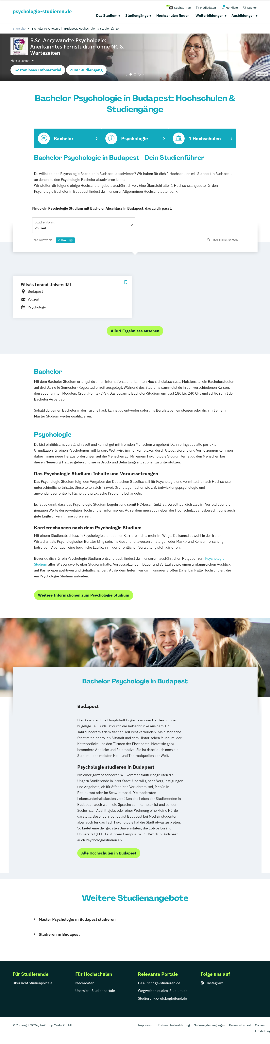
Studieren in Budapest (59, 934)
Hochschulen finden (173, 15)
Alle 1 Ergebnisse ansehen (135, 330)
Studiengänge (136, 15)
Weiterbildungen (209, 15)
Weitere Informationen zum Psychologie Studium (83, 595)
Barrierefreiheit (240, 1025)
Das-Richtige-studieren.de (159, 983)
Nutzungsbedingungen (209, 1025)
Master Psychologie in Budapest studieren (77, 919)
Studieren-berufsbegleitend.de (162, 998)
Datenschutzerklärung (174, 1025)
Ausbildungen (243, 15)
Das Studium (106, 15)
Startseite (19, 28)
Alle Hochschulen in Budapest (108, 853)
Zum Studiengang (86, 70)
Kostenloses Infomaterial (37, 70)
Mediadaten (84, 983)
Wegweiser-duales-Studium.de (163, 990)
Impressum (146, 1025)
